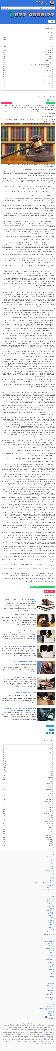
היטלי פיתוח (51, 968)
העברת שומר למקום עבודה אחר (25, 677)
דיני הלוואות (51, 922)
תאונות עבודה (50, 992)
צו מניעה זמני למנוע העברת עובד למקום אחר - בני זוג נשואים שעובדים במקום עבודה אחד (19, 709)
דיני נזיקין (52, 873)
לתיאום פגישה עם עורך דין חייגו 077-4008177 (42, 587)
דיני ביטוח (51, 945)
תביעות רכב (51, 996)
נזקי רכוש (52, 1001)
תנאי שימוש (51, 1018)
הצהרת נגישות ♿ (49, 1017)
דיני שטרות (51, 982)
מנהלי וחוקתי (51, 884)
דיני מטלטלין (51, 969)
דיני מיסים (51, 926)
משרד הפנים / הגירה (49, 889)
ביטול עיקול (51, 927)
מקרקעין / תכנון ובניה (49, 870)
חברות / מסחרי (50, 886)
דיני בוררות (51, 950)
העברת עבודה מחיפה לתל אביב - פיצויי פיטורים (20, 646)
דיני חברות (51, 924)
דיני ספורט (51, 908)
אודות (52, 987)
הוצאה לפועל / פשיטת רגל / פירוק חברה (44, 882)
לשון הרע (52, 929)
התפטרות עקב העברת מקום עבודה (24, 630)
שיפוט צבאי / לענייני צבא (48, 905)
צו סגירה (52, 976)
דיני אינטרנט (51, 971)
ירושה (52, 866)
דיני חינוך (52, 952)
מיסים (52, 868)
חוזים (53, 865)
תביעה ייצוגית (51, 898)
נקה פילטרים (49, 32)
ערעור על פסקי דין (49, 997)
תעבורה (52, 879)
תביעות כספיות (50, 901)
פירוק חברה (51, 940)
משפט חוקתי (51, 975)
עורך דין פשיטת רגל (49, 912)
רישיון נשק (51, 964)
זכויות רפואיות (50, 907)
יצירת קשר (51, 933)
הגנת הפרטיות (50, 966)
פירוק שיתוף (51, 961)
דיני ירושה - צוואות (49, 941)
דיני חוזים (52, 954)
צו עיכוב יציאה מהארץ (48, 947)
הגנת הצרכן (51, 880)
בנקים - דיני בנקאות (49, 917)
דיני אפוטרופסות (50, 948)
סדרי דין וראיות (50, 856)
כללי (53, 854)
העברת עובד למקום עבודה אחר (25, 615)
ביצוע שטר (51, 915)
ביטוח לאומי (51, 861)
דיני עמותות (51, 903)
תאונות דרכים (51, 990)
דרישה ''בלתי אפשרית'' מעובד (26, 693)
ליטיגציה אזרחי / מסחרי (48, 1010)
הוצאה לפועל (51, 957)
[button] (53, 733)
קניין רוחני (51, 877)
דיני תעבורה (51, 1013)
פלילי (53, 858)
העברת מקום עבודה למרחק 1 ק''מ (25, 662)
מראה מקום (51, 920)
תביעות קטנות (50, 900)
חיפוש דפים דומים (6, 103)
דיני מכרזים (51, 973)
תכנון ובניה (51, 1003)
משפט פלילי (51, 1015)
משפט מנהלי (51, 962)
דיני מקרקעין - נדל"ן (49, 1006)
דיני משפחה (51, 872)
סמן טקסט (53, 100)
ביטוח (52, 859)
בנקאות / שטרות (50, 863)
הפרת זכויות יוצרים (49, 959)
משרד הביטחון (50, 887)
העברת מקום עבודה (50, 726)
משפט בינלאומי (50, 910)
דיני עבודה (52, 729)
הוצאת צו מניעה (50, 994)
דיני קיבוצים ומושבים (49, 934)
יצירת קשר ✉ (50, 103)
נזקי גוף (52, 999)
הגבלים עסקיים (50, 913)
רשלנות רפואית (50, 891)
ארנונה (52, 955)
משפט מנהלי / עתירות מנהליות (46, 1008)
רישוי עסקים (51, 983)
